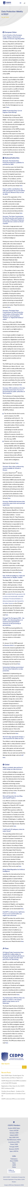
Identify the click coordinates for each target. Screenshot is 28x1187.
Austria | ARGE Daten (14, 1128)
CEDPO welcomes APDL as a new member (13, 1099)
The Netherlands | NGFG (14, 1139)
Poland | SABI (14, 1144)
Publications (14, 1159)
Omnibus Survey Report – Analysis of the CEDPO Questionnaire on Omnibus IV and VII (13, 1094)
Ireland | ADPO (14, 1135)
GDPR (14, 1165)
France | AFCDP (14, 1130)
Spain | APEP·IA (14, 1151)
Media (14, 1167)
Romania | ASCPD (14, 1149)
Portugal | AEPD (14, 1146)
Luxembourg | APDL (14, 1142)
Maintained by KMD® (19, 1185)
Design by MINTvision (9, 1185)
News (14, 1163)
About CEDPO (14, 1161)
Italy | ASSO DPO (14, 1137)
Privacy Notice (17, 1179)
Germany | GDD (14, 1132)
